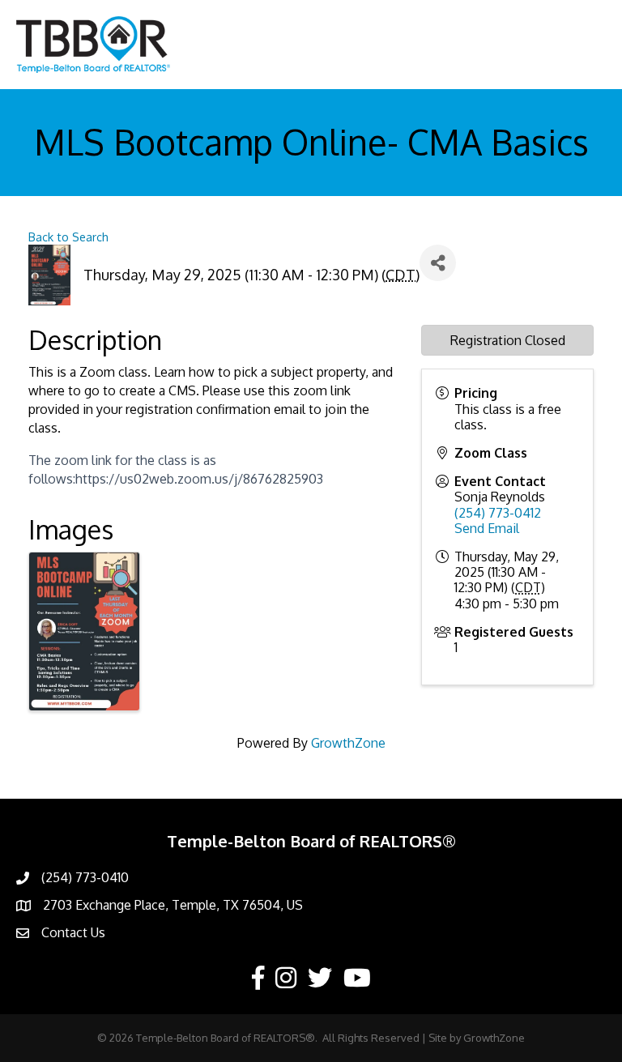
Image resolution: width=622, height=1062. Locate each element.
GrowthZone (348, 743)
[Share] (438, 263)
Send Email (486, 528)
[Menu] (585, 44)
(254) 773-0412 (497, 513)
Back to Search (68, 236)
